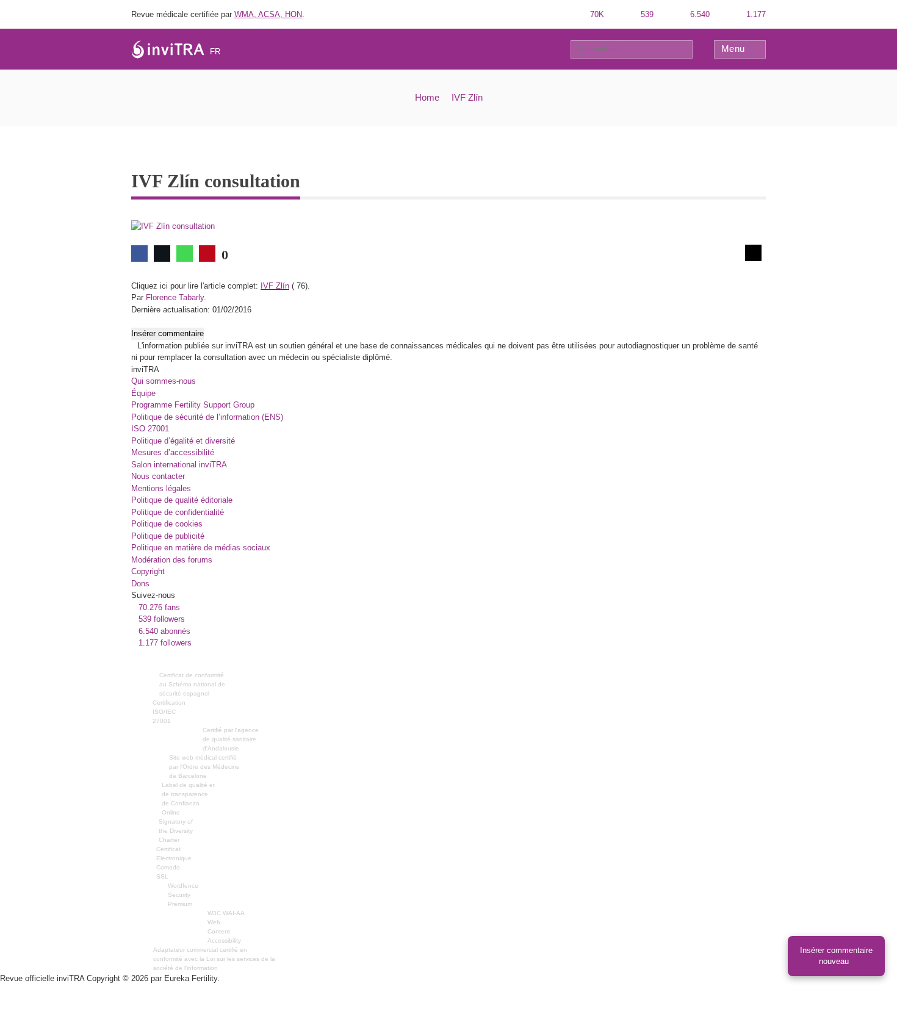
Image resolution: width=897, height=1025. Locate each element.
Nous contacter (158, 476)
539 (646, 14)
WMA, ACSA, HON (268, 14)
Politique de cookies (167, 523)
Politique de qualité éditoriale (181, 500)
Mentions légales (161, 488)
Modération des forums (171, 559)
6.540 (699, 14)
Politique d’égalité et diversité (183, 440)
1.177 (755, 14)
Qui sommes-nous (163, 381)
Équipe (143, 393)
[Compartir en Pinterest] (207, 253)
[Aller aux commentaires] (753, 253)
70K (596, 14)
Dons (140, 583)
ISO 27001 (150, 428)
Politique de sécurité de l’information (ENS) (207, 417)
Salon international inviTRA (179, 464)
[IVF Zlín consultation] (173, 226)
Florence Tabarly (175, 297)
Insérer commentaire (167, 333)
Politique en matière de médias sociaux (200, 547)
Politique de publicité (167, 536)
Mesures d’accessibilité (172, 452)
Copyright (148, 571)
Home (427, 97)
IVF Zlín (467, 97)
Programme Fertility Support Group (192, 404)
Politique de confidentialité (177, 512)
